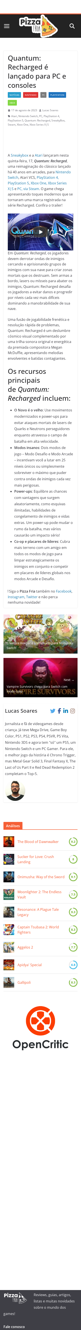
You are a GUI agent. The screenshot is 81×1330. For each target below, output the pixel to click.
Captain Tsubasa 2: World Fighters (38, 930)
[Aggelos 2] (8, 947)
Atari (14, 116)
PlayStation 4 (51, 116)
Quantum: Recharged (37, 120)
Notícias (14, 94)
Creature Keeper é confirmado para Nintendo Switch (40, 642)
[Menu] (6, 26)
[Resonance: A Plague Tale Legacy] (8, 912)
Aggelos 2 (25, 947)
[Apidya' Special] (8, 964)
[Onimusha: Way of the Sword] (8, 876)
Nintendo (31, 94)
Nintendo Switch (28, 116)
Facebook (63, 591)
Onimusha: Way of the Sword (41, 877)
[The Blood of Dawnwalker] (8, 841)
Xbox (12, 102)
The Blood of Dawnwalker (38, 841)
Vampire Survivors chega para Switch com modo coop (40, 685)
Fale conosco (14, 1326)
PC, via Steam (28, 188)
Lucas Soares (50, 110)
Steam (12, 124)
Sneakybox (19, 155)
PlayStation (57, 94)
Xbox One (22, 124)
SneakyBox (58, 120)
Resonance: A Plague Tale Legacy (38, 912)
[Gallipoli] (8, 982)
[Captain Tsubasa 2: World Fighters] (8, 929)
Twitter (32, 597)
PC (43, 94)
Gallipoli (24, 982)
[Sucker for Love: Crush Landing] (8, 859)
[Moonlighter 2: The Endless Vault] (8, 894)
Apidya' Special (29, 964)
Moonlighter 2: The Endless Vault (39, 894)
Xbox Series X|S (39, 124)
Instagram (16, 597)
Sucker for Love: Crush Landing (35, 859)
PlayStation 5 (15, 120)
